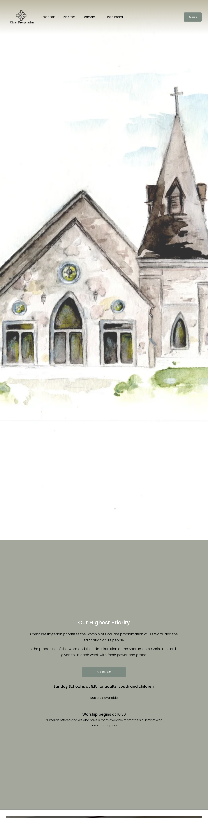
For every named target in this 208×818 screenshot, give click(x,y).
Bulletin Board (113, 17)
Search (193, 17)
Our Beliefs (104, 672)
